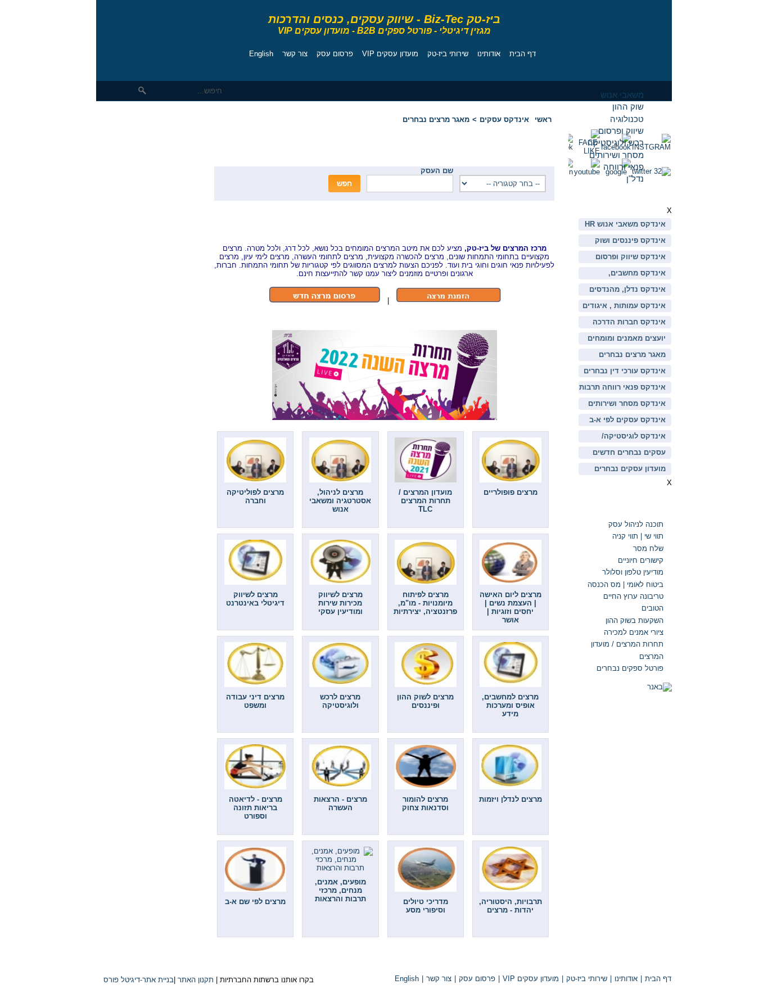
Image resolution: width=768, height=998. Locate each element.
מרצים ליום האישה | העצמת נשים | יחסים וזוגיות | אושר (510, 607)
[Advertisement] (130, 182)
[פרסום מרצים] (324, 300)
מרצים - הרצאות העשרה (340, 803)
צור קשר (295, 53)
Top (540, 959)
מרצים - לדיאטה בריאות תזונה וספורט (255, 807)
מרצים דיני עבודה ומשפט (255, 701)
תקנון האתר (196, 980)
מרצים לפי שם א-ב (255, 901)
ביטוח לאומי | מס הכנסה (625, 584)
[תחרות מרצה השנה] (384, 417)
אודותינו (488, 53)
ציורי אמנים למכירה (633, 632)
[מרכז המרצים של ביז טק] (448, 300)
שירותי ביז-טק (447, 53)
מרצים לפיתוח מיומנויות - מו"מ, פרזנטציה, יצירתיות (425, 603)
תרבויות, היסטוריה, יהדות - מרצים (510, 905)
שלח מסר (648, 548)
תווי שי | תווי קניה (636, 536)
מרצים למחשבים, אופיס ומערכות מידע (510, 705)
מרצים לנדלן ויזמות (510, 799)
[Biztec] (146, 37)
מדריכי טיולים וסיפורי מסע (425, 905)
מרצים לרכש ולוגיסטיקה (340, 701)
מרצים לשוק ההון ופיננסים (425, 701)
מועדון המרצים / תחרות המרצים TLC (425, 500)
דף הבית (522, 53)
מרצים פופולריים (510, 492)
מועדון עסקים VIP (390, 53)
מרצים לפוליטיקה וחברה (255, 496)
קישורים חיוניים (640, 560)
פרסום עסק (335, 53)
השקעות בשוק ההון (634, 620)
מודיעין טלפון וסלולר (632, 572)
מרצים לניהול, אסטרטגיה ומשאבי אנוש (340, 500)
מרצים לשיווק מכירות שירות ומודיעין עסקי (340, 603)
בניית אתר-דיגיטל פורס (138, 980)
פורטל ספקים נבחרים (630, 668)
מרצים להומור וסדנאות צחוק (425, 803)
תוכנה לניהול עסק (635, 524)
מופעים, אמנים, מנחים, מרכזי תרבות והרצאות (340, 890)
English (261, 53)
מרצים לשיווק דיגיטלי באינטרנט (255, 598)
